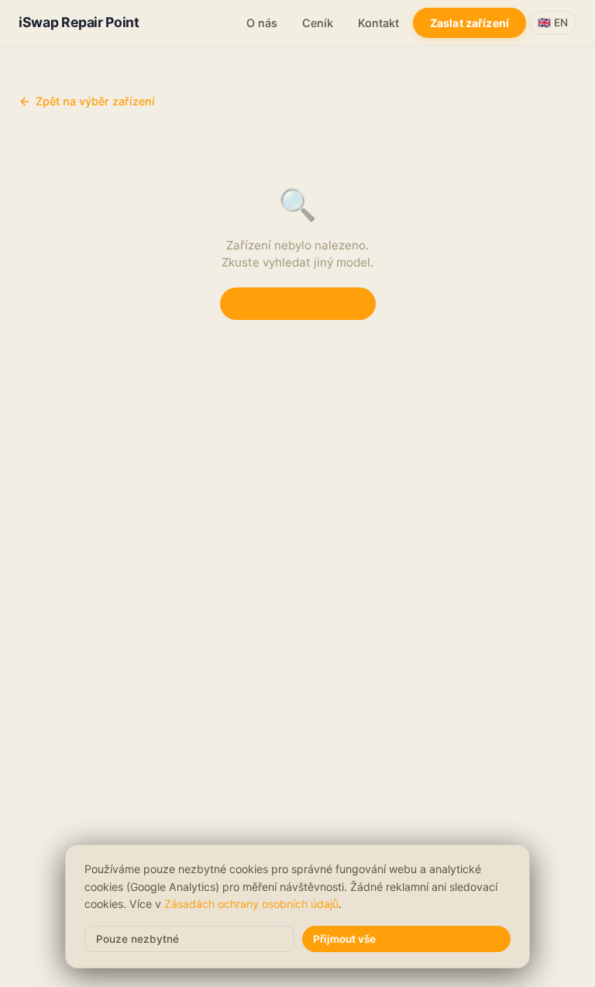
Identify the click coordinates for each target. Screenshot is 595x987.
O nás (261, 22)
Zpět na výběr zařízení (95, 101)
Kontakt (378, 22)
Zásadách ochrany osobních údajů (251, 903)
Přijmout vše (344, 939)
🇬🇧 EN (553, 22)
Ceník (317, 22)
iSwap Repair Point (79, 22)
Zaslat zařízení (469, 22)
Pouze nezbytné (137, 939)
